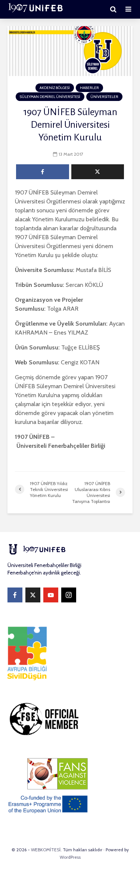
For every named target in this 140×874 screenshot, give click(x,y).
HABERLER (89, 87)
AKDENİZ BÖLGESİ (55, 87)
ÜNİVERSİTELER (104, 96)
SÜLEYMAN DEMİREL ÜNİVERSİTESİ (50, 96)
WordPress (70, 857)
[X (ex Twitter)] (32, 595)
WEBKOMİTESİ (45, 849)
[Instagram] (68, 595)
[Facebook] (14, 595)
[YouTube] (50, 595)
